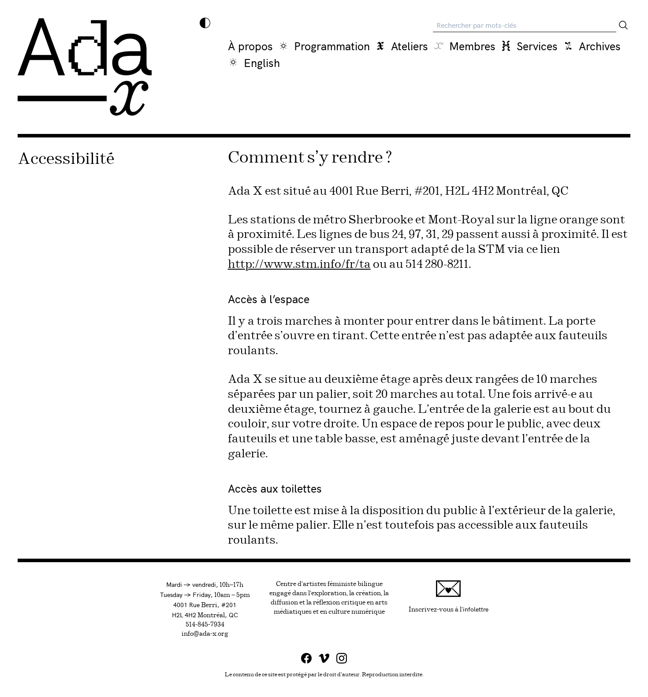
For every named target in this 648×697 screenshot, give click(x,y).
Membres (472, 45)
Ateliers (409, 45)
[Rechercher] (623, 25)
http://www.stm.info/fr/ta (299, 264)
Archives (600, 45)
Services (537, 45)
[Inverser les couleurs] (205, 23)
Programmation (332, 45)
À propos (250, 45)
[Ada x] (85, 67)
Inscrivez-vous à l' (448, 608)
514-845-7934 (205, 625)
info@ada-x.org (205, 634)
